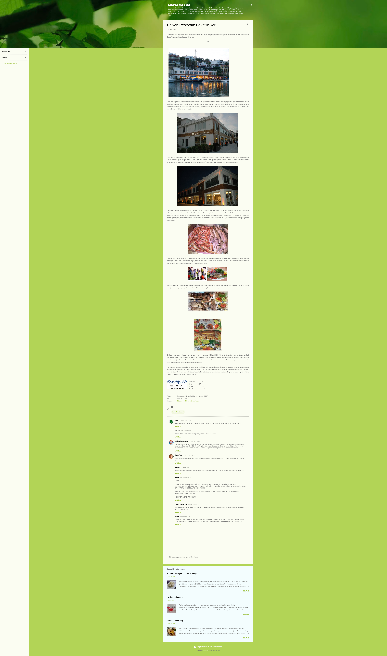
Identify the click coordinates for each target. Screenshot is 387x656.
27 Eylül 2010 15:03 (185, 431)
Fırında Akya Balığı (175, 621)
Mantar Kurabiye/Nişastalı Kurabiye (182, 574)
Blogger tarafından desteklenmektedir (209, 647)
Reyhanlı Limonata (175, 597)
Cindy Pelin (178, 455)
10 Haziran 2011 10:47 (186, 467)
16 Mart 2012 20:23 (193, 504)
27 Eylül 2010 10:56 (185, 420)
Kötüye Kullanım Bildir (9, 64)
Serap (177, 420)
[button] (247, 24)
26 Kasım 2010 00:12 (189, 455)
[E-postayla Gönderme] (172, 408)
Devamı (246, 591)
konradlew (205, 650)
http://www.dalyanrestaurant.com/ (188, 401)
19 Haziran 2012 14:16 (186, 516)
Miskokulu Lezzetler (181, 441)
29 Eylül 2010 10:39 (194, 441)
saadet (177, 467)
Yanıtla (178, 426)
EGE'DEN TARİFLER (179, 5)
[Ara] (251, 5)
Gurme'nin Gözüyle (178, 412)
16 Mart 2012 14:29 (185, 478)
